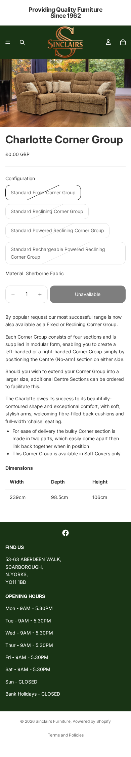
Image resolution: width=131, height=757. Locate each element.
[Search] (22, 42)
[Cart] (123, 42)
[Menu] (7, 42)
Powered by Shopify (92, 721)
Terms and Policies (66, 735)
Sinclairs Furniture (53, 721)
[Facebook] (65, 533)
